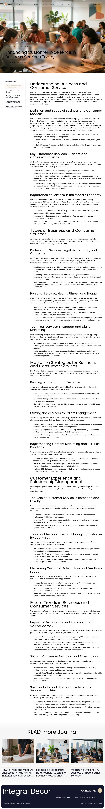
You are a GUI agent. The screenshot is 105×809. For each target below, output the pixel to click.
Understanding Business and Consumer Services (13, 86)
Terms (95, 803)
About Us (83, 803)
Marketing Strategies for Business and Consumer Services (15, 96)
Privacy (90, 803)
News (69, 797)
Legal (100, 803)
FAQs (76, 797)
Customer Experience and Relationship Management (13, 101)
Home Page (60, 797)
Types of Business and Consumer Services (15, 91)
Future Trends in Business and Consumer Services (14, 106)
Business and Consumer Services (18, 46)
